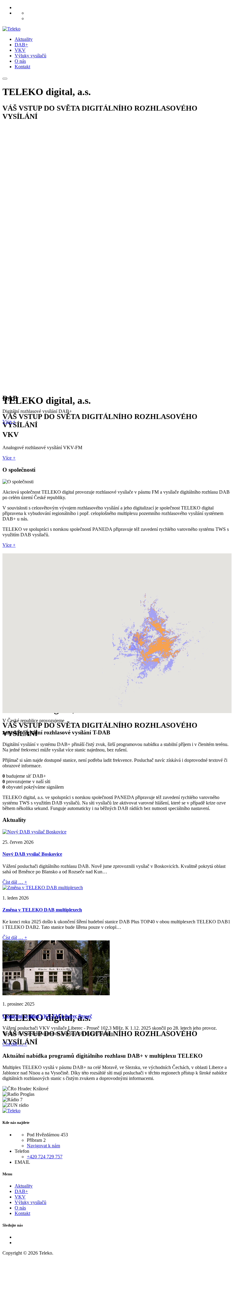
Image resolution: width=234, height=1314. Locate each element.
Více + (9, 421)
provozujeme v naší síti (28, 781)
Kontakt (22, 66)
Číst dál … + (14, 882)
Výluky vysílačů (30, 55)
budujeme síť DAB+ (26, 776)
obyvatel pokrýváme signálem (35, 787)
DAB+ (21, 44)
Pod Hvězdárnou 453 (47, 1134)
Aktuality (24, 39)
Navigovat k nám (43, 1145)
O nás (20, 61)
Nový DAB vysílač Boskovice (32, 854)
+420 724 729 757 (44, 1156)
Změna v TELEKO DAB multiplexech (42, 909)
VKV (20, 50)
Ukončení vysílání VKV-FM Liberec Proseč (47, 1016)
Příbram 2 (36, 1140)
